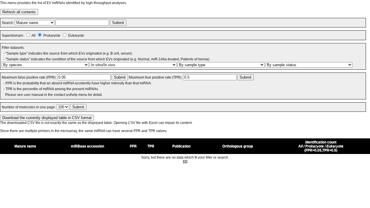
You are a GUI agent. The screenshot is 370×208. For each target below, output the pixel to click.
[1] (185, 161)
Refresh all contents (19, 12)
